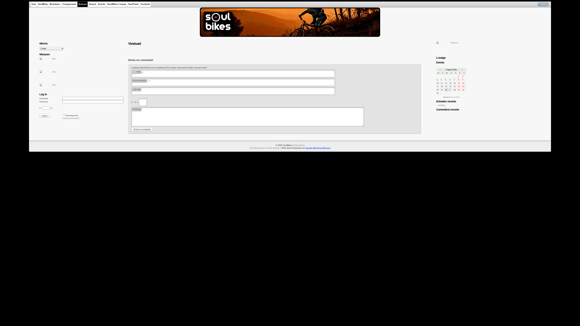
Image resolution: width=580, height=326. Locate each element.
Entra (302, 145)
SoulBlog (43, 4)
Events (101, 4)
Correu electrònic (139, 81)
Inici (34, 4)
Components (69, 4)
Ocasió (92, 4)
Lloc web (137, 89)
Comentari (136, 109)
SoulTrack (133, 4)
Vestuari (82, 4)
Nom (139, 72)
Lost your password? (70, 118)
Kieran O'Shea (455, 97)
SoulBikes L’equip (116, 4)
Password (43, 102)
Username (43, 98)
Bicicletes (55, 4)
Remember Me (72, 116)
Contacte (145, 4)
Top (296, 145)
